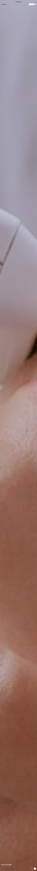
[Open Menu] (35, 4)
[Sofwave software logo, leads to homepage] (18, 2)
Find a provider (3, 4)
